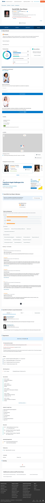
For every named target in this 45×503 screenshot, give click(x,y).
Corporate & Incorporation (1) (9, 231)
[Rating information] (27, 11)
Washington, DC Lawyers (15, 491)
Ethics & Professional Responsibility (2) (18, 228)
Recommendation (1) (18, 242)
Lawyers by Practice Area (17, 1)
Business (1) (29, 228)
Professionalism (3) (26, 237)
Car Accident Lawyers (26, 492)
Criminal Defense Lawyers (26, 488)
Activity (38, 27)
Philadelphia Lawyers (15, 492)
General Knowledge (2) (17, 239)
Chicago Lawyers (14, 488)
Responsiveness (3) (35, 237)
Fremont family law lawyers (34, 474)
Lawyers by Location (9, 1)
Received (9, 312)
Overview (6, 27)
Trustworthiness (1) (26, 242)
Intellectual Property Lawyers (27, 495)
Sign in (43, 1)
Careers (35, 486)
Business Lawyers (25, 486)
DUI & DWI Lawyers (25, 489)
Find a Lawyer (3, 485)
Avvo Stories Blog (3, 491)
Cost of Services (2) (7, 239)
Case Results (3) (19, 237)
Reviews (17, 27)
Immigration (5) (6, 228)
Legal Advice (2, 488)
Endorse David (37, 312)
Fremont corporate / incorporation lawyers (9, 474)
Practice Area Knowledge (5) (9, 237)
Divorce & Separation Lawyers (27, 494)
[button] (21, 146)
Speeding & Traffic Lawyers (27, 497)
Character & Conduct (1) (27, 239)
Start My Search (22, 93)
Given (22, 312)
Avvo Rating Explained (37, 489)
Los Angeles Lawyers (15, 486)
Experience (28, 27)
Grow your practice (36, 1)
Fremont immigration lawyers (7, 476)
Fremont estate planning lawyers (21, 474)
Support (35, 488)
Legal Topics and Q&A (26, 1)
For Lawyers (2, 492)
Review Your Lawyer (3, 486)
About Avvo (35, 485)
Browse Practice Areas (4, 489)
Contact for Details (37, 55)
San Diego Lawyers (14, 497)
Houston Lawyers (14, 489)
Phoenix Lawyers (14, 494)
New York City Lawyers (15, 485)
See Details (14, 18)
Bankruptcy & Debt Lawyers (27, 485)
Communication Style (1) (8, 242)
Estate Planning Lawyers (26, 491)
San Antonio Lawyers (15, 495)
